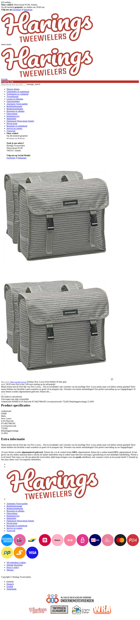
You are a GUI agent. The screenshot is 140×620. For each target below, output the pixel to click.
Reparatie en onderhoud (17, 126)
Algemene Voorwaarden (17, 104)
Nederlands (11, 589)
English (10, 586)
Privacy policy (13, 567)
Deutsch (10, 584)
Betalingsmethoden (15, 109)
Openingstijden (13, 101)
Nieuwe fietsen (13, 89)
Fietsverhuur (12, 114)
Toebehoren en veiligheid (17, 94)
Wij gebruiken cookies (16, 562)
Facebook (16, 9)
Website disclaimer (15, 565)
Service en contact (14, 128)
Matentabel (11, 118)
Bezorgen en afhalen (15, 111)
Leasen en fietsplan (15, 99)
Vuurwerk (11, 131)
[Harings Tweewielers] (47, 42)
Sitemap (10, 570)
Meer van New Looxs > (18, 382)
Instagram (28, 9)
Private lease (12, 123)
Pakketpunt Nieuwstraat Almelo (20, 121)
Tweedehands (12, 96)
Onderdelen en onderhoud (18, 91)
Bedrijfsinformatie (14, 106)
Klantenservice (13, 116)
